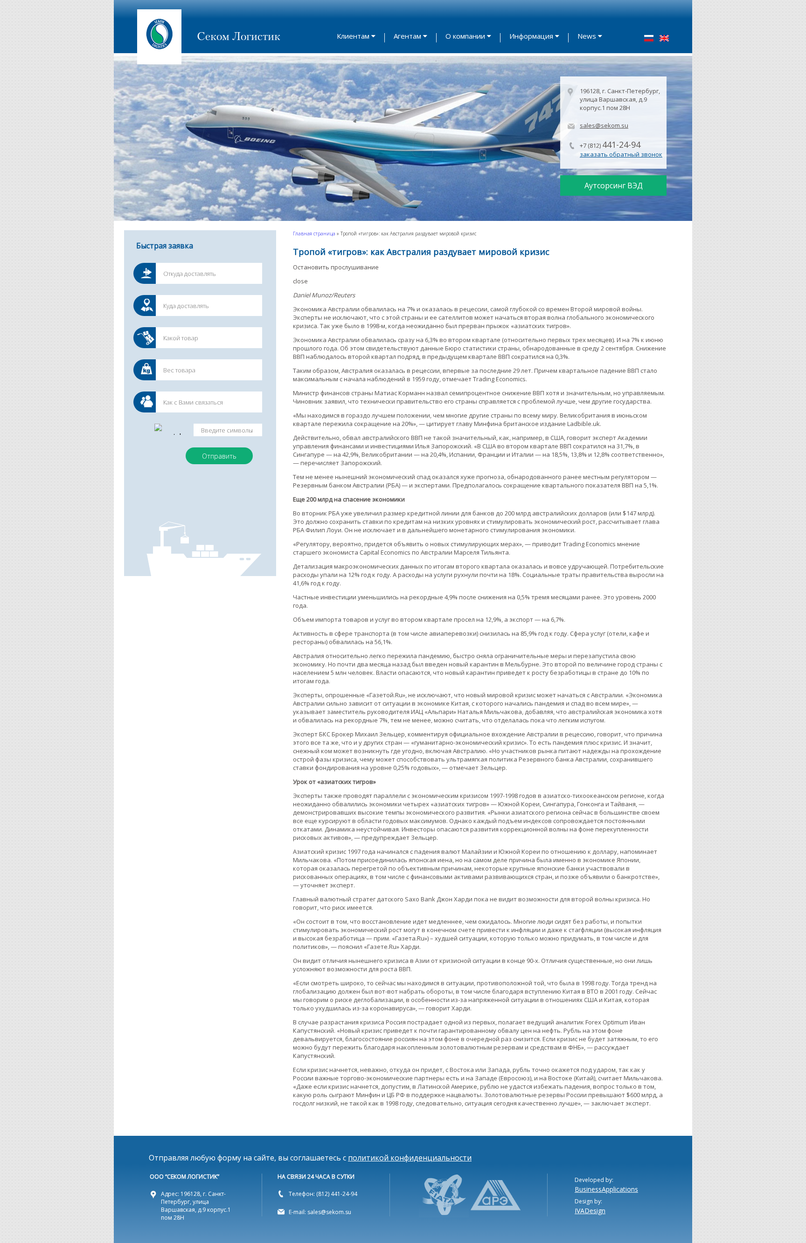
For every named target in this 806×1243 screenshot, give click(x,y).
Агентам (407, 36)
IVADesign (590, 1210)
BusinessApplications (606, 1189)
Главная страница (314, 233)
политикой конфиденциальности (410, 1158)
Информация (531, 36)
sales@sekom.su (604, 125)
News (586, 36)
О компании (465, 36)
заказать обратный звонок (621, 154)
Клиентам (353, 36)
